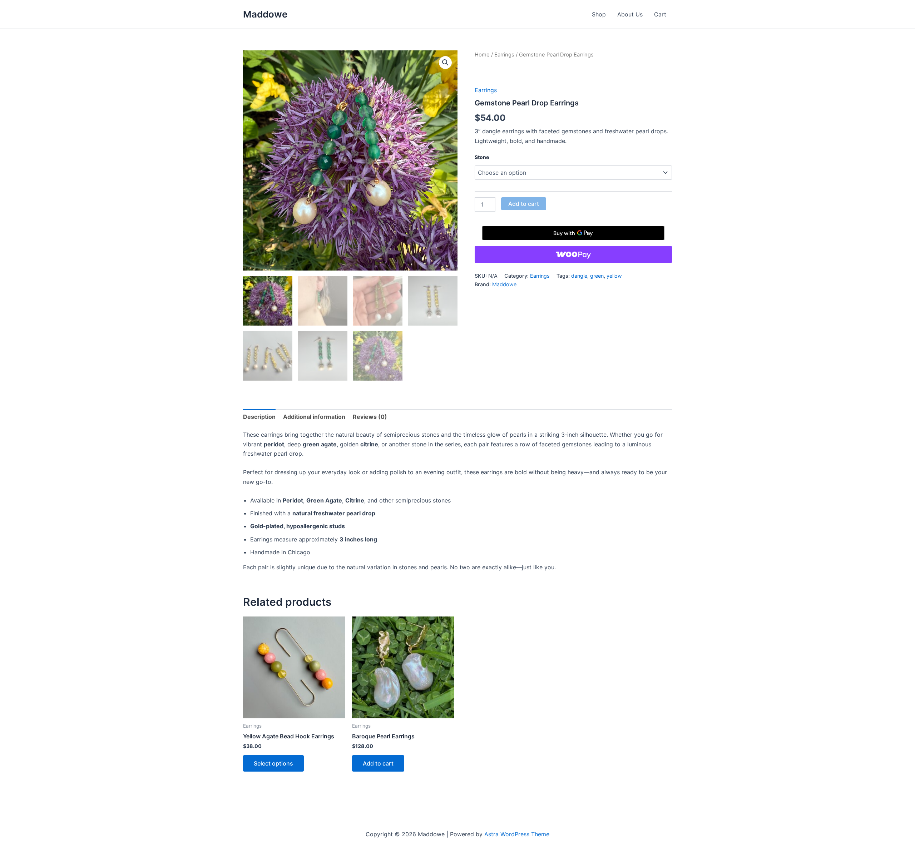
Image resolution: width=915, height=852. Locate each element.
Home (482, 54)
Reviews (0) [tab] (370, 416)
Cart (660, 14)
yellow (614, 276)
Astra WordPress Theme (516, 834)
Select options (273, 763)
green (597, 276)
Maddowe (265, 14)
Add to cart (523, 203)
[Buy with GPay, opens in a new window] (573, 233)
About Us (630, 14)
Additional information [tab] (314, 416)
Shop (599, 14)
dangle (579, 276)
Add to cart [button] (378, 763)
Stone (482, 157)
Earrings (504, 54)
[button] (445, 62)
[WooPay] (573, 254)
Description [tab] (259, 416)
